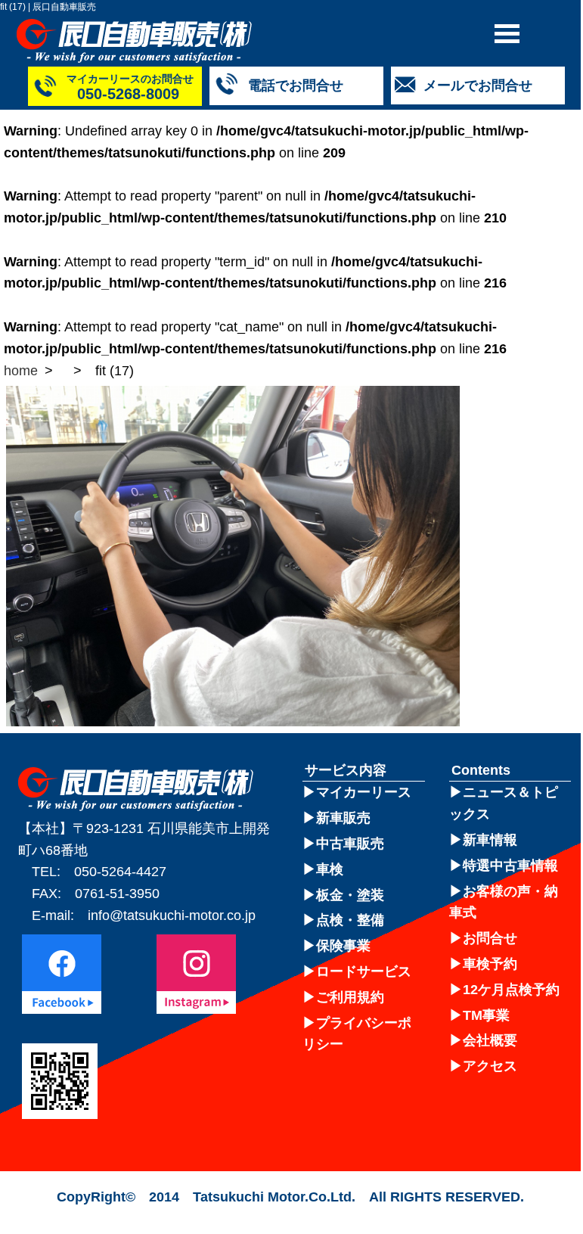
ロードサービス (363, 971)
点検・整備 (350, 920)
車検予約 (490, 963)
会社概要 (490, 1040)
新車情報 (490, 839)
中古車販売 (350, 843)
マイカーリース (363, 792)
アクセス (490, 1066)
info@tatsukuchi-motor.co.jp (172, 915)
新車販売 (343, 817)
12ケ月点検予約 (511, 989)
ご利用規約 (350, 997)
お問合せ (490, 938)
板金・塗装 (350, 895)
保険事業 (343, 945)
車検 (329, 869)
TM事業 (486, 1015)
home (21, 370)
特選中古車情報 (510, 865)
